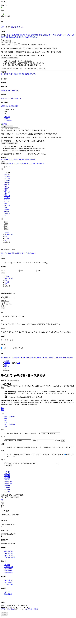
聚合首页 (7, 174)
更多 (2, 408)
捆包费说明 (8, 570)
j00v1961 (8, 90)
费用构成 (7, 565)
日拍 (11, 234)
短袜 (20, 253)
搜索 (2, 161)
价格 (6, 226)
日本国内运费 (8, 567)
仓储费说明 (8, 569)
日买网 (6, 232)
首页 (2, 27)
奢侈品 (42, 35)
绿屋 (10, 106)
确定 (2, 272)
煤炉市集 (16, 35)
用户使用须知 (8, 582)
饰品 (7, 37)
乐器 (16, 37)
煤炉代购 (29, 609)
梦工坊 (3, 106)
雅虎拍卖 (10, 35)
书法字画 (12, 37)
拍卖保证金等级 (9, 557)
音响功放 (33, 74)
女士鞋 (6, 238)
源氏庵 (16, 106)
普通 (13, 253)
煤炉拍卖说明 (8, 555)
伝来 (7, 106)
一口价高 (70, 357)
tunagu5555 (17, 98)
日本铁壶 (4, 74)
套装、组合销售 (6, 253)
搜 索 (2, 308)
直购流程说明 (8, 553)
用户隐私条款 (8, 584)
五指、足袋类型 (27, 253)
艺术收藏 (51, 35)
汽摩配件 (33, 37)
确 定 (10, 465)
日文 (4, 306)
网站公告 (14, 27)
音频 (38, 35)
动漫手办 (61, 35)
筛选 (6, 229)
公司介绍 (7, 592)
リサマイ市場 (8, 98)
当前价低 (51, 357)
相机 (8, 74)
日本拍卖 (7, 176)
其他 (33, 253)
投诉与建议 (8, 594)
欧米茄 (27, 74)
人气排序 (4, 357)
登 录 (2, 495)
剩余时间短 (36, 357)
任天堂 (16, 74)
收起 (2, 410)
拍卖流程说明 (8, 551)
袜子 (5, 240)
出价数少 (29, 357)
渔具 (56, 35)
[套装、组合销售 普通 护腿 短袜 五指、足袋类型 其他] (10, 440)
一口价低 (63, 357)
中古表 (3, 37)
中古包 (72, 35)
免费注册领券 (14, 497)
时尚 (5, 236)
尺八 (11, 74)
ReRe (2, 98)
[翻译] (19, 43)
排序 (6, 222)
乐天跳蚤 (29, 35)
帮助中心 (20, 27)
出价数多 (23, 357)
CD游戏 (67, 35)
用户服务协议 (8, 580)
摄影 (46, 35)
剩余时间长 (44, 357)
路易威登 (22, 74)
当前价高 (57, 357)
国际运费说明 (8, 572)
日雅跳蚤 (23, 35)
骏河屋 (34, 35)
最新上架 (10, 357)
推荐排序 (16, 357)
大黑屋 (3, 90)
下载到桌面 (8, 120)
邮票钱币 (21, 37)
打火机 (27, 37)
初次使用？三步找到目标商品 (9, 57)
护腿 (16, 253)
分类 (6, 224)
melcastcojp (14, 90)
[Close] (1, 255)
